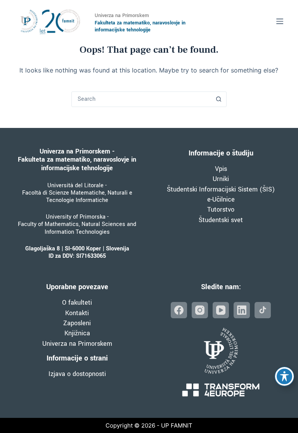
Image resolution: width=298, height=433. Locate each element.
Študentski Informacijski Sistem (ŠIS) (221, 189)
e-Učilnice (221, 199)
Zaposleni (77, 323)
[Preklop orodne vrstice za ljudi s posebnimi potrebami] (284, 376)
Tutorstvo (220, 209)
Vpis (221, 168)
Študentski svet (221, 220)
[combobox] (141, 99)
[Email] (263, 310)
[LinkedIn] (242, 310)
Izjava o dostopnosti (77, 373)
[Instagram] (200, 310)
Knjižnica (77, 333)
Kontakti (77, 313)
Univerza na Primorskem (77, 343)
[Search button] (218, 99)
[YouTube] (221, 310)
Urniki (221, 178)
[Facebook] (179, 310)
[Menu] (279, 21)
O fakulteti (77, 302)
